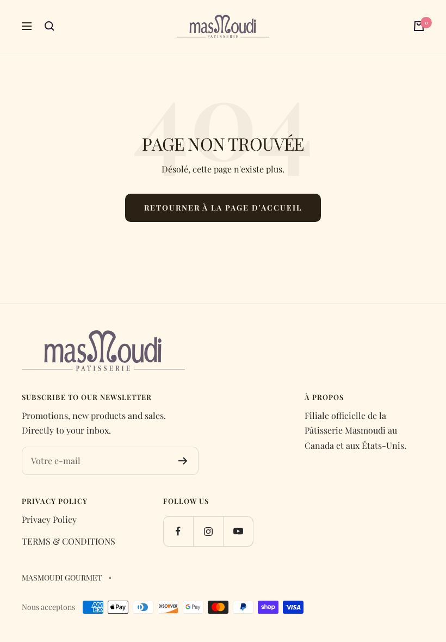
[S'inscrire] (183, 461)
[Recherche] (49, 26)
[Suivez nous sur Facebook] (178, 531)
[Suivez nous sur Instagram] (208, 531)
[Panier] (418, 26)
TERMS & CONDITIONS (68, 541)
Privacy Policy (49, 519)
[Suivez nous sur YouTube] (238, 531)
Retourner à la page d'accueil (223, 207)
